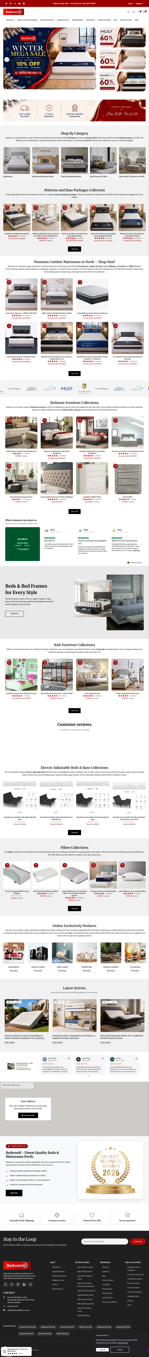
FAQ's (129, 1305)
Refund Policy (107, 1293)
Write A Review (107, 1280)
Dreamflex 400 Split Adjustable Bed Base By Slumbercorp (56, 818)
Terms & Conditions (109, 1302)
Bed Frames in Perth (98, 176)
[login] (134, 12)
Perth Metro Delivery (134, 1279)
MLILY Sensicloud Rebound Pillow (45, 891)
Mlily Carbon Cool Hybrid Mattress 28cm (57, 313)
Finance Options (133, 1288)
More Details (10, 1042)
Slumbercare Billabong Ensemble (17, 234)
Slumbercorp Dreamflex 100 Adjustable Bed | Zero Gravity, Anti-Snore (129, 818)
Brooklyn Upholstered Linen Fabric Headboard (92, 452)
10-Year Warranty (133, 1283)
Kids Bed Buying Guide (85, 1304)
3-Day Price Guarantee (135, 1275)
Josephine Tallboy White (92, 497)
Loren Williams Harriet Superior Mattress (92, 313)
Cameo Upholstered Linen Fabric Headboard (57, 497)
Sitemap (130, 1301)
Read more (68, 553)
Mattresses (7, 176)
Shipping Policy (133, 1296)
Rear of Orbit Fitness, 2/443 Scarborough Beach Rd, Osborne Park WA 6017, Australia (20, 1299)
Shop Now (14, 614)
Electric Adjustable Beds (71, 176)
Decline (119, 1349)
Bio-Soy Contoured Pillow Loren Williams (17, 892)
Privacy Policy (107, 1298)
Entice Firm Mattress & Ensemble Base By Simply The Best (103, 235)
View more (14, 971)
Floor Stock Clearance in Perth (131, 176)
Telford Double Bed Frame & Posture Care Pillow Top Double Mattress (45, 235)
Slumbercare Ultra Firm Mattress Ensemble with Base (132, 235)
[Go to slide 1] (88, 1076)
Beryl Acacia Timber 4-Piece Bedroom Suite (128, 451)
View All (74, 373)
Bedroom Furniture (59, 1276)
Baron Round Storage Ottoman (21, 497)
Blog (103, 1276)
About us (105, 1267)
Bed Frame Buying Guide (86, 1291)
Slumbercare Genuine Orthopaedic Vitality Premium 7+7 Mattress (92, 358)
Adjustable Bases (58, 1272)
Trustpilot (106, 1285)
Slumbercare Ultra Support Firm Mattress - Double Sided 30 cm (57, 358)
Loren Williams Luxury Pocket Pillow (132, 891)
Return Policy (107, 1289)
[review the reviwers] (69, 1058)
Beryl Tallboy (128, 497)
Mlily (131, 266)
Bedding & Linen (58, 1280)
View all (74, 249)
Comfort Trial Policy (134, 1292)
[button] (128, 12)
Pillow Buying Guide (84, 1299)
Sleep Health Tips (83, 1315)
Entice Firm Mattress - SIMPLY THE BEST (21, 313)
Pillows (55, 1285)
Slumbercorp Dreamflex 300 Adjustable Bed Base (93, 818)
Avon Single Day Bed (92, 693)
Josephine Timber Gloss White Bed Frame (21, 693)
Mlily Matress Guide (84, 1272)
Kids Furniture (57, 1289)
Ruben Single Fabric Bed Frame (127, 693)
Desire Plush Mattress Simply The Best (21, 357)
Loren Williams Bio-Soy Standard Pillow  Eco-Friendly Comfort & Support (74, 893)
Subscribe (138, 1241)
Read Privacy (123, 1343)
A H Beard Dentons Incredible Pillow (103, 891)
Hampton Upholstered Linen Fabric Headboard (57, 452)
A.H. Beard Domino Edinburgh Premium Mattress (128, 358)
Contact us (106, 1272)
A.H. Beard (121, 266)
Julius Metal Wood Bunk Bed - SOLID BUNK (57, 693)
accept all (102, 1349)
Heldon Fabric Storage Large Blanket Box (21, 451)
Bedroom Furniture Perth (42, 176)
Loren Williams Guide (85, 1267)
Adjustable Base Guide (85, 1295)
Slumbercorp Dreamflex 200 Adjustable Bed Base (20, 818)
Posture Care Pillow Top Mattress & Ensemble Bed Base (74, 235)
